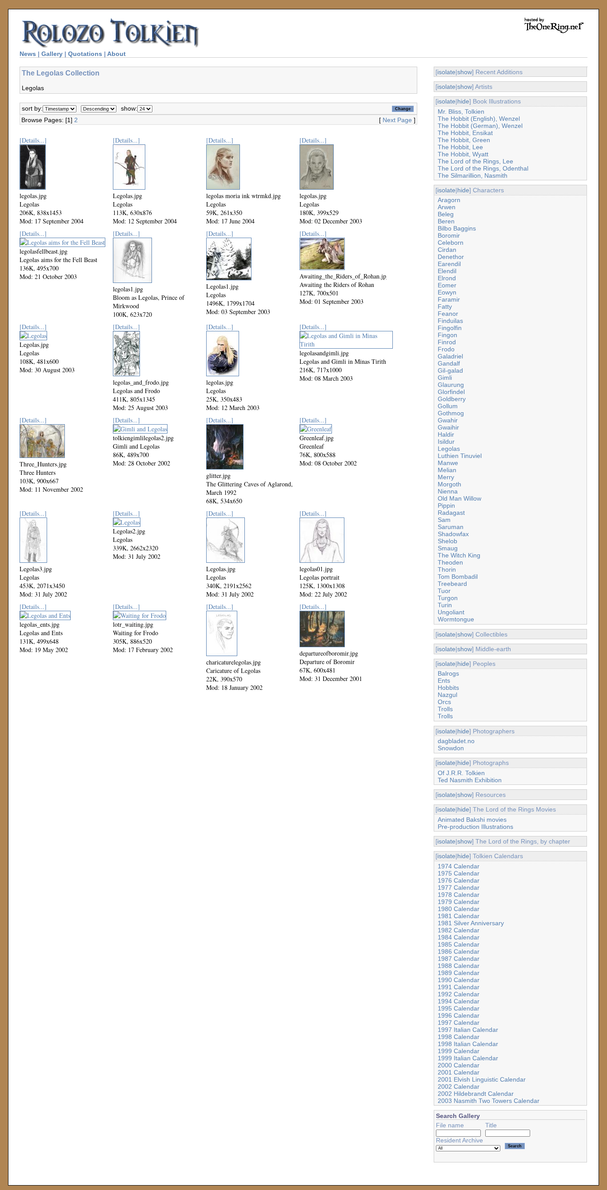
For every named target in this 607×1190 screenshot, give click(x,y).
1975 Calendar (458, 873)
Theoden (450, 562)
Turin (445, 605)
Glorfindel (451, 391)
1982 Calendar (458, 930)
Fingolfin (450, 327)
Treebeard (452, 583)
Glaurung (451, 384)
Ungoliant (451, 612)
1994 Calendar (458, 1001)
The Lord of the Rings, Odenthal (483, 168)
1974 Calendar (458, 866)
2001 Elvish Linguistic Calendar (482, 1079)
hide (463, 101)
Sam (444, 519)
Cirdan (447, 249)
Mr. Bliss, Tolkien (461, 111)
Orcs (444, 701)
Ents (444, 680)
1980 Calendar (458, 908)
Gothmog (451, 413)
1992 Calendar (458, 994)
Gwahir (448, 420)
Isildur (446, 441)
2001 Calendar (458, 1072)
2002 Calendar (458, 1086)
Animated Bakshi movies (472, 819)
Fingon (447, 334)
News (28, 53)
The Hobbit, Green (464, 139)
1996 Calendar (458, 1015)
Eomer (447, 285)
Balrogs (448, 673)
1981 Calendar (458, 915)
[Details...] (33, 140)
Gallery (52, 53)
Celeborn (450, 242)
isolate (446, 72)
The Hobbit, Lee (460, 147)
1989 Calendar (458, 972)
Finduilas (450, 320)
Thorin (447, 569)
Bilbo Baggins (457, 228)
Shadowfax (453, 533)
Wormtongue (456, 619)
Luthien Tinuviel (460, 455)
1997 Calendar (458, 1022)
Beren (446, 221)
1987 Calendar (458, 958)
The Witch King (459, 555)
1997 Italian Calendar (468, 1029)
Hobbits (448, 687)
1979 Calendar (458, 901)
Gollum (448, 406)
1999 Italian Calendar (468, 1058)
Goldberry (452, 398)
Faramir (449, 299)
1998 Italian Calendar (468, 1043)
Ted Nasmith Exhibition (470, 780)
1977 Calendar (458, 887)
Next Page (397, 119)
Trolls (445, 708)
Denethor (451, 256)
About (116, 53)
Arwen (446, 207)
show (464, 72)
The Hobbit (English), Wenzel (479, 118)
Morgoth (449, 484)
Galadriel (450, 356)
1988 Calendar (458, 965)
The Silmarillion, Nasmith (472, 175)
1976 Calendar (458, 880)
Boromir (449, 235)
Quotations (85, 53)
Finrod (447, 342)
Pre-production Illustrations (475, 826)
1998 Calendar (458, 1036)
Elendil (447, 271)
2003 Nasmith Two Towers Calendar (488, 1100)
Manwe (448, 462)
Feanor (448, 313)
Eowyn (447, 292)
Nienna (448, 491)
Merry (446, 477)
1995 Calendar (458, 1008)
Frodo (446, 349)
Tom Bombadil (458, 576)
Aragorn (449, 199)
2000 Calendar (458, 1065)
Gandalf (449, 363)
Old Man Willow (459, 498)
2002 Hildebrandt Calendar (476, 1093)
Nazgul (447, 694)
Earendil (449, 263)
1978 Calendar (458, 894)
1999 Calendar (458, 1051)
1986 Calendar (458, 951)
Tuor (444, 590)
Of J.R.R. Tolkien (461, 772)
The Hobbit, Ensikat (465, 132)
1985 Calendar (458, 944)
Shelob (447, 541)
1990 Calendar (458, 979)
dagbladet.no (456, 740)
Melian (447, 470)
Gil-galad (450, 370)
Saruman (450, 526)
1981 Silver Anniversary (471, 923)
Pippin (446, 505)
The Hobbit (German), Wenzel (480, 125)
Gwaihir (448, 427)
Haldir (446, 434)
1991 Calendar (458, 987)
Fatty (445, 306)
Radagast (451, 512)
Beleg (446, 214)
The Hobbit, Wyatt (463, 154)
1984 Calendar (458, 937)
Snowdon (451, 748)
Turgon (448, 597)
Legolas (449, 448)
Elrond (447, 278)
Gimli (445, 377)
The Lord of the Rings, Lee (475, 161)
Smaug (448, 548)
